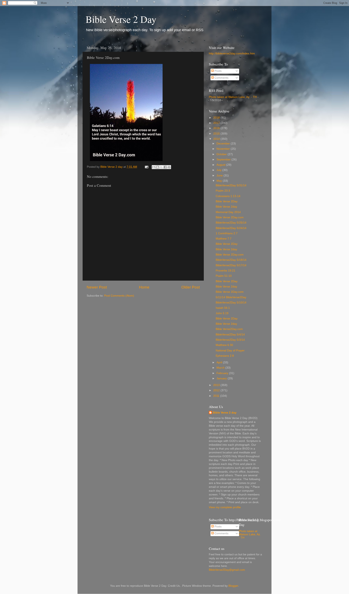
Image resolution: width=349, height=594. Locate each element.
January (222, 378)
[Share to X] (161, 167)
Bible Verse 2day (226, 206)
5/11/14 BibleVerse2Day (231, 297)
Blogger (233, 585)
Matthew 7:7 (223, 238)
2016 (217, 128)
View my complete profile (225, 507)
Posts (218, 70)
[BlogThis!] (158, 167)
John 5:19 (222, 313)
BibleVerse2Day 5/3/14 (230, 339)
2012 (217, 390)
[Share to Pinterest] (169, 167)
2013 (217, 385)
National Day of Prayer (230, 350)
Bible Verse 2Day (227, 201)
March (221, 367)
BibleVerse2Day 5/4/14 (230, 334)
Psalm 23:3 (223, 190)
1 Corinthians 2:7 (227, 233)
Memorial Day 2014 (228, 212)
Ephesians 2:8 (225, 355)
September (224, 159)
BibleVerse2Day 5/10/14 (231, 302)
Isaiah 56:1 (223, 307)
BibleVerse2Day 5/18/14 (231, 259)
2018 (217, 117)
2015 (217, 133)
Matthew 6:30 (224, 345)
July (219, 170)
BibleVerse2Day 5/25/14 (231, 222)
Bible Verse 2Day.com (230, 217)
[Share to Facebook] (165, 167)
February (223, 373)
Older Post (190, 287)
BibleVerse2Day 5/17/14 (231, 265)
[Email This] (154, 167)
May (220, 180)
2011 (216, 395)
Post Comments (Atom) (119, 295)
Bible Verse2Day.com (229, 329)
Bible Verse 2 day (225, 412)
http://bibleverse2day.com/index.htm (232, 53)
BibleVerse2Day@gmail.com (227, 569)
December (224, 143)
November (224, 148)
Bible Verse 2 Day (121, 19)
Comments (221, 77)
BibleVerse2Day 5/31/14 (231, 185)
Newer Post (97, 287)
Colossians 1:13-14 (228, 196)
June (220, 175)
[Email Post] (146, 166)
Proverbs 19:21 (225, 270)
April (220, 362)
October (222, 154)
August (221, 164)
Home (144, 287)
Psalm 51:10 (224, 275)
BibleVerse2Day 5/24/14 (231, 228)
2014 (217, 138)
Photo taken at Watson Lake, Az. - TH (233, 97)
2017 (217, 122)
